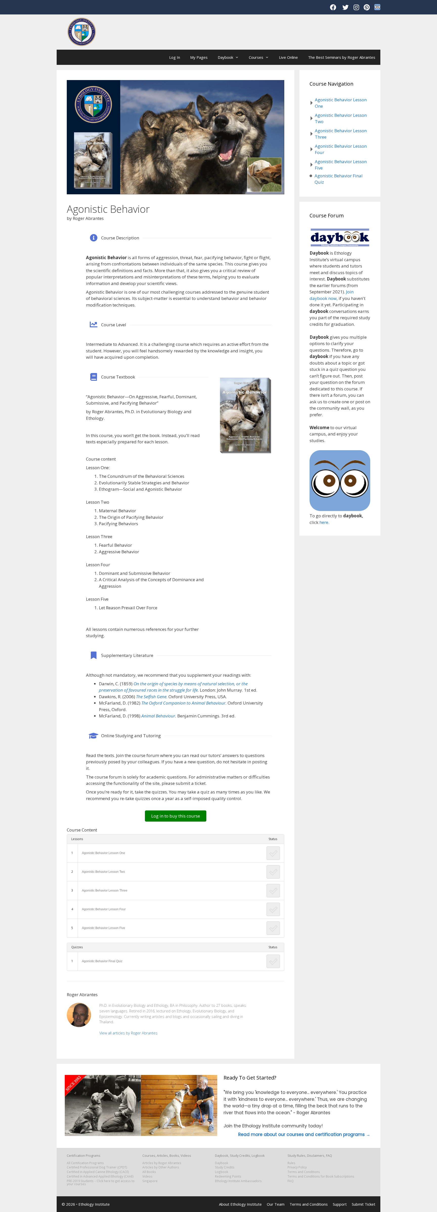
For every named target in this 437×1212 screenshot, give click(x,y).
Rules (291, 1163)
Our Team (276, 1204)
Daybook (225, 57)
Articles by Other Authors (160, 1167)
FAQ (291, 1181)
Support (340, 1204)
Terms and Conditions (304, 1172)
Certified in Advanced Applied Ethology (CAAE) (100, 1176)
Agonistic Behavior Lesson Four (104, 909)
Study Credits (224, 1167)
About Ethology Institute (240, 1204)
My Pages (199, 57)
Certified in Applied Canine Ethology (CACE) (98, 1172)
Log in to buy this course (175, 816)
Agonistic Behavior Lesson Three (104, 890)
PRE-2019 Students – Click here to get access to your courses (101, 1182)
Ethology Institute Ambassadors (238, 1181)
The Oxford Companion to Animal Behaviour (183, 703)
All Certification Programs (85, 1163)
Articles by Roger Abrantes (161, 1163)
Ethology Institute (94, 1204)
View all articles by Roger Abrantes (128, 1033)
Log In (174, 57)
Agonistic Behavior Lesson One (103, 853)
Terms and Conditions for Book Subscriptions (321, 1176)
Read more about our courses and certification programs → (304, 1134)
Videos (147, 1176)
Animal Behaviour (158, 716)
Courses (256, 57)
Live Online (288, 57)
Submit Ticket (363, 1204)
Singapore (150, 1181)
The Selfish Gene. (151, 696)
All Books (149, 1172)
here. (324, 522)
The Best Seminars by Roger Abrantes (341, 57)
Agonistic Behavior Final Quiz (102, 961)
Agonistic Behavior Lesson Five (103, 928)
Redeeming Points (228, 1176)
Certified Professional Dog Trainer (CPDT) (97, 1167)
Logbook (221, 1172)
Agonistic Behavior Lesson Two (103, 872)
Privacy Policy (297, 1167)
